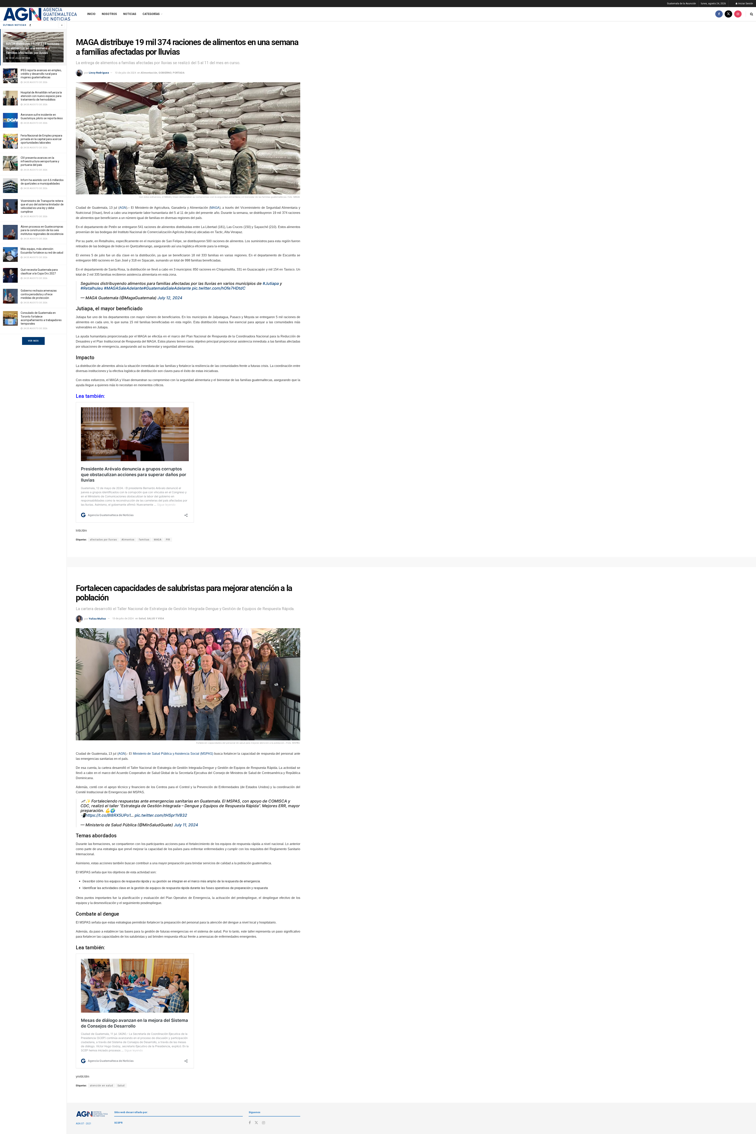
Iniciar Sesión (745, 3)
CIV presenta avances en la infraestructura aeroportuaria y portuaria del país (40, 161)
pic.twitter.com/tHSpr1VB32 (161, 815)
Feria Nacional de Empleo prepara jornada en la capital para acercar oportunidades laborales (41, 139)
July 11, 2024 (186, 825)
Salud (142, 618)
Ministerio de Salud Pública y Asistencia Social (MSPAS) (173, 753)
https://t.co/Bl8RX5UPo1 (108, 815)
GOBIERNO (164, 72)
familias (144, 539)
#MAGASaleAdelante (123, 288)
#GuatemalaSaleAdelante (167, 288)
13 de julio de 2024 (125, 72)
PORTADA (178, 72)
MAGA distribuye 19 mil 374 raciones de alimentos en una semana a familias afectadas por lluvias (32, 48)
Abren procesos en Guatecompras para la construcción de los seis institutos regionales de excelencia (42, 230)
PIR (168, 539)
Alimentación (149, 72)
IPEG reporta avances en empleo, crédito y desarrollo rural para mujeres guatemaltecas (41, 74)
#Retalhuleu (92, 288)
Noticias (129, 14)
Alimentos (127, 539)
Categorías (151, 14)
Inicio (91, 14)
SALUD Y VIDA (155, 618)
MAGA (215, 207)
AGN (122, 207)
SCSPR (118, 1122)
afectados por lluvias (103, 539)
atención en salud (101, 1085)
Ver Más (33, 341)
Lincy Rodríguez (99, 72)
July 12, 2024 (170, 298)
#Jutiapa (271, 283)
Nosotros (109, 14)
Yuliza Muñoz (97, 618)
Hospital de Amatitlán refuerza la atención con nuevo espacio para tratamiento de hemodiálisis (41, 96)
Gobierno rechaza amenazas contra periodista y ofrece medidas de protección (39, 294)
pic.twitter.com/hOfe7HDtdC (219, 288)
